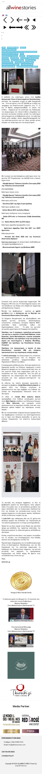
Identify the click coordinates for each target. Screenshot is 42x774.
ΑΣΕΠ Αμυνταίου (30, 60)
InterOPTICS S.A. (21, 766)
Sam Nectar (5, 60)
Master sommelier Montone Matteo (27, 66)
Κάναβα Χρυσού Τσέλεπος (9, 56)
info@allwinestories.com (17, 745)
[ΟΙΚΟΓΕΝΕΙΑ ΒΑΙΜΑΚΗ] (21, 581)
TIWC (21, 54)
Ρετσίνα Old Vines (7, 62)
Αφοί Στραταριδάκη (33, 56)
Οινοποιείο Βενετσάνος (9, 49)
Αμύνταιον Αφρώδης (17, 60)
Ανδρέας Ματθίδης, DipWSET (10, 64)
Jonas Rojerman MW (27, 64)
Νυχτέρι (23, 47)
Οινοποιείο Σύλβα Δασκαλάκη (29, 58)
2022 (3, 47)
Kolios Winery (14, 58)
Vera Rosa (5, 58)
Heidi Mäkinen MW (13, 47)
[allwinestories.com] (21, 7)
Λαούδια (22, 56)
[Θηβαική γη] (21, 690)
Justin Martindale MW (8, 66)
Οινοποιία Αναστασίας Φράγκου (24, 62)
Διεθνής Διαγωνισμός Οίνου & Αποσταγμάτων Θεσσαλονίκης (19, 52)
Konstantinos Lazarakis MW (10, 54)
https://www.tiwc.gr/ (17, 555)
